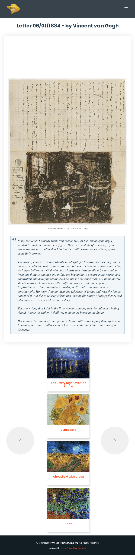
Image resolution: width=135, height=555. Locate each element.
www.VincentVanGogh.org (73, 547)
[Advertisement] (67, 58)
